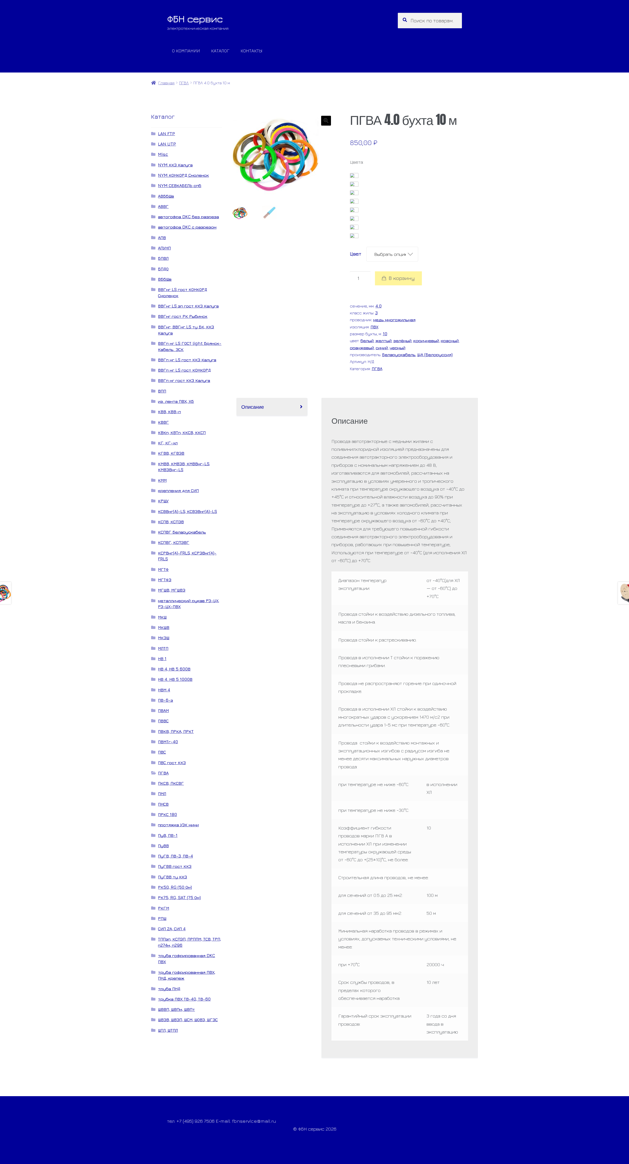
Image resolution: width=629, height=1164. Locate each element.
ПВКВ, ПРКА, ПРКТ (176, 731)
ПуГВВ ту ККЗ (172, 876)
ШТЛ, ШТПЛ (168, 1030)
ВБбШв (165, 279)
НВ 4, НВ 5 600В (174, 668)
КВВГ (163, 422)
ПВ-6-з (165, 700)
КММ (162, 480)
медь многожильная (394, 319)
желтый (383, 340)
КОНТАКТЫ (251, 50)
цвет (355, 254)
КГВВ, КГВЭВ (171, 453)
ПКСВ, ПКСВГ (171, 783)
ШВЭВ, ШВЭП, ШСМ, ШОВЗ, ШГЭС (188, 1019)
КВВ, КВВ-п (169, 411)
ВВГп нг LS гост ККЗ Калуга (187, 359)
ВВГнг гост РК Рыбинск (182, 316)
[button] (326, 121)
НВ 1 (162, 658)
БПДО (163, 268)
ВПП (162, 390)
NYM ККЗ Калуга (175, 164)
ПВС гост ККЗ (172, 762)
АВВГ (163, 206)
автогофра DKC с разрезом (187, 227)
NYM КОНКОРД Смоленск (183, 175)
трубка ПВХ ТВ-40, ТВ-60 (184, 999)
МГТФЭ (164, 579)
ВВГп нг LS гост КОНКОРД (184, 370)
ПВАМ (163, 710)
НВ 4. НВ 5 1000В (175, 679)
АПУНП (164, 247)
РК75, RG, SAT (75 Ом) (179, 897)
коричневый (426, 340)
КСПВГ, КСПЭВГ (173, 542)
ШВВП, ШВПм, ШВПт (176, 1009)
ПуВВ (163, 845)
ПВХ (374, 326)
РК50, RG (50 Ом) (175, 887)
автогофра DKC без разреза (188, 216)
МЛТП (163, 648)
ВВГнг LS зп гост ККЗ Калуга (188, 305)
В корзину (402, 278)
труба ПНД (169, 988)
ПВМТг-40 (168, 741)
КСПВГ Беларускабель (182, 532)
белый (367, 340)
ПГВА (184, 82)
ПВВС (163, 720)
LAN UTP (167, 143)
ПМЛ (162, 793)
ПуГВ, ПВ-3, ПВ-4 (175, 855)
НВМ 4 (164, 689)
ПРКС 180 (167, 814)
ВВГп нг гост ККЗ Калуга (184, 380)
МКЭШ (163, 637)
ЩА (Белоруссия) (435, 354)
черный (397, 347)
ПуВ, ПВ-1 (167, 835)
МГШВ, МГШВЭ (171, 590)
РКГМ (163, 908)
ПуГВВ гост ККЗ (174, 866)
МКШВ (163, 627)
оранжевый (362, 347)
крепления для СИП (178, 490)
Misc (163, 154)
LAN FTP (166, 133)
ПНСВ (163, 804)
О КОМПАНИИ (186, 50)
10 (385, 333)
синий (382, 347)
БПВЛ (163, 258)
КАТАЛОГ (220, 50)
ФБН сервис (195, 19)
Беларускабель (398, 354)
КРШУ (163, 500)
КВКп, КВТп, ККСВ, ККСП (182, 432)
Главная (166, 82)
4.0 (378, 305)
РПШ (162, 918)
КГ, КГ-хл (168, 442)
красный (450, 340)
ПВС (162, 752)
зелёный (402, 340)
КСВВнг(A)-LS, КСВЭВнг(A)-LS (187, 511)
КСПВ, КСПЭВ (171, 521)
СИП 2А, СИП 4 (172, 928)
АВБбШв (166, 196)
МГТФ (163, 569)
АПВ (162, 237)
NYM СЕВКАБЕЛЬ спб (179, 185)
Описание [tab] (252, 406)
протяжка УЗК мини (178, 824)
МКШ (162, 617)
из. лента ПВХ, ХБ (176, 401)
